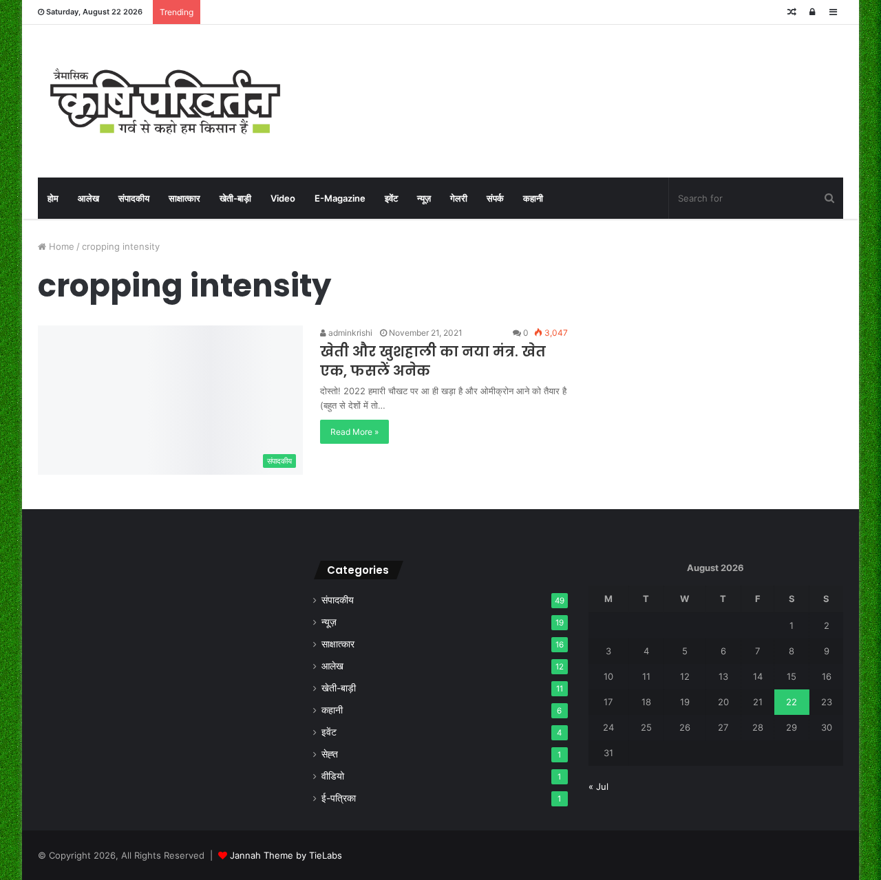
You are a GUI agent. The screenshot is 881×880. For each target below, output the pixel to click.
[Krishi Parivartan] (165, 101)
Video (282, 198)
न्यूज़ (424, 198)
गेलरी (458, 198)
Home (60, 246)
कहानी (533, 198)
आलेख (88, 198)
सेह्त (329, 754)
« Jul (598, 786)
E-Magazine (340, 198)
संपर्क (495, 198)
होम (53, 198)
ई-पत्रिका (338, 798)
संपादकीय (133, 198)
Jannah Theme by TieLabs (286, 855)
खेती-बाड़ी (235, 198)
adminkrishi (349, 333)
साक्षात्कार (184, 198)
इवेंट (391, 198)
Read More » (354, 432)
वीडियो (332, 776)
